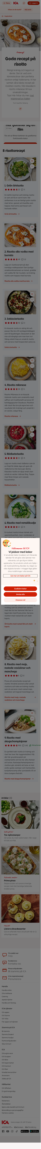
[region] (20, 571)
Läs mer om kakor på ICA (20, 576)
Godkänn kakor (20, 589)
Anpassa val (20, 600)
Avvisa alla (20, 594)
